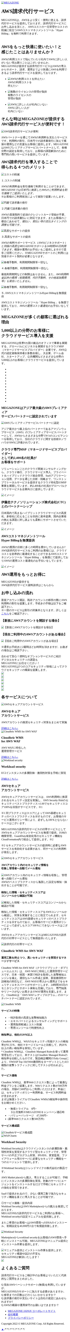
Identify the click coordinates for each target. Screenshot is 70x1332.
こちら (5, 613)
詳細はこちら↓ (9, 728)
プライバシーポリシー (21, 1317)
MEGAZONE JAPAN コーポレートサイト (43, 3)
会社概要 (13, 1314)
